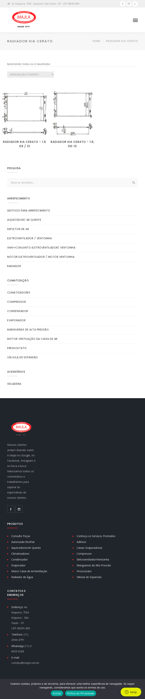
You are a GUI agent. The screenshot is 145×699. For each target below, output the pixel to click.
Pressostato (84, 571)
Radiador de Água (22, 577)
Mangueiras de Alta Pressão (94, 565)
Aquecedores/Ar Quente (26, 548)
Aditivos (81, 542)
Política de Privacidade (80, 693)
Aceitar (57, 693)
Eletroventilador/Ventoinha (93, 559)
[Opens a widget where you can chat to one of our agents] (130, 692)
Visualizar (24, 132)
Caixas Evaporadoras (89, 548)
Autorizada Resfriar (23, 542)
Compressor (84, 553)
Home (97, 41)
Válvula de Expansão (89, 577)
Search (134, 182)
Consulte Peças (20, 536)
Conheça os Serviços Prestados (96, 536)
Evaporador (18, 565)
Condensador (19, 559)
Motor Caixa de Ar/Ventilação (29, 571)
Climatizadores (20, 553)
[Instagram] (129, 3)
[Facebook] (122, 3)
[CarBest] (24, 20)
